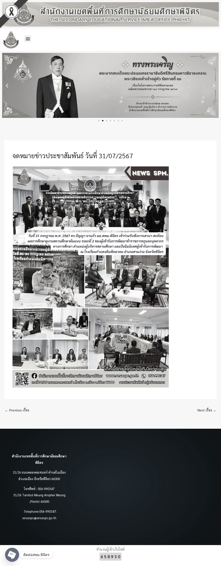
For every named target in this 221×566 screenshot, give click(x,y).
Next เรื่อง (206, 410)
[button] (27, 38)
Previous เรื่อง (17, 410)
